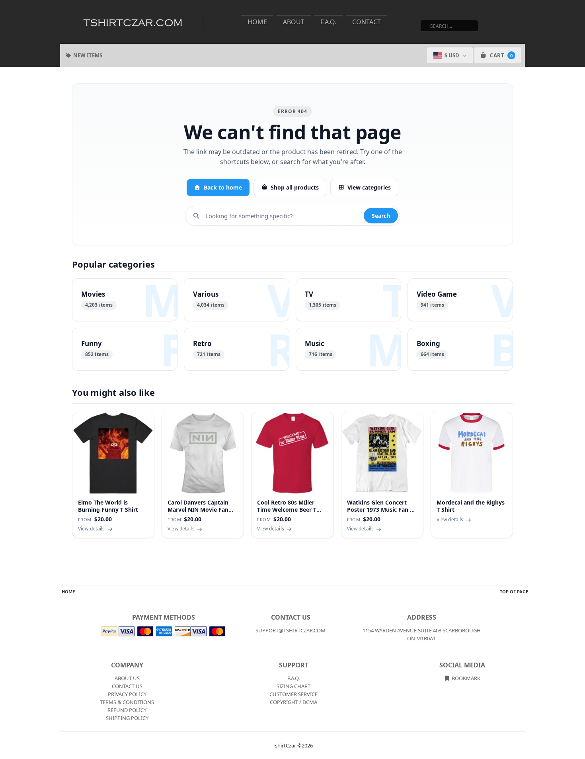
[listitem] (124, 299)
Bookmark (465, 678)
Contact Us (127, 686)
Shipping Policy (127, 718)
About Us (127, 678)
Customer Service (293, 694)
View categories (369, 187)
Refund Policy (126, 710)
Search (381, 215)
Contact (366, 22)
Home (257, 22)
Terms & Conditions (127, 702)
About (293, 22)
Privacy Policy (127, 694)
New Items (87, 55)
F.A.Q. (328, 22)
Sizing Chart (293, 686)
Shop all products (295, 187)
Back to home (223, 187)
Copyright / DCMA (293, 702)
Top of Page (514, 592)
